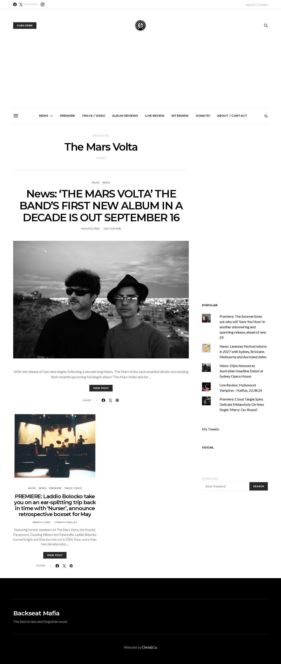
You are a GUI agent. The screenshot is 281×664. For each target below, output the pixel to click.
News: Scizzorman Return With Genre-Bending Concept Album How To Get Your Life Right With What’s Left (92, 175)
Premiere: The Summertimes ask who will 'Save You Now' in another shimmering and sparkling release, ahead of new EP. (243, 326)
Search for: (210, 478)
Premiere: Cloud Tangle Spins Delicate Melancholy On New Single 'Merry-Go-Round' (242, 404)
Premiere (67, 115)
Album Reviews (125, 115)
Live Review (154, 115)
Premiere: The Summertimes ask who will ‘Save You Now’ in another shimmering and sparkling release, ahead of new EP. (43, 177)
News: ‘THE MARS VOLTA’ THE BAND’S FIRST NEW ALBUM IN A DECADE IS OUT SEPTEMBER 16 (100, 205)
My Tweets (210, 429)
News (44, 115)
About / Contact (257, 4)
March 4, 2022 (41, 522)
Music (32, 488)
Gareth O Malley (65, 522)
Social (208, 447)
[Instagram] (42, 4)
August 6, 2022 (90, 228)
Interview (180, 115)
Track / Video (93, 115)
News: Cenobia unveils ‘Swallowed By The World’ (142, 169)
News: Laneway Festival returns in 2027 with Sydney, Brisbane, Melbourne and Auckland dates (241, 175)
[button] (266, 116)
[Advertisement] (140, 75)
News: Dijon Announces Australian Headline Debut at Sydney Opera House (241, 370)
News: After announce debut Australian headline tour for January (191, 171)
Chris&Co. (149, 647)
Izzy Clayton (112, 228)
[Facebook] (15, 4)
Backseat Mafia (36, 613)
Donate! (203, 115)
